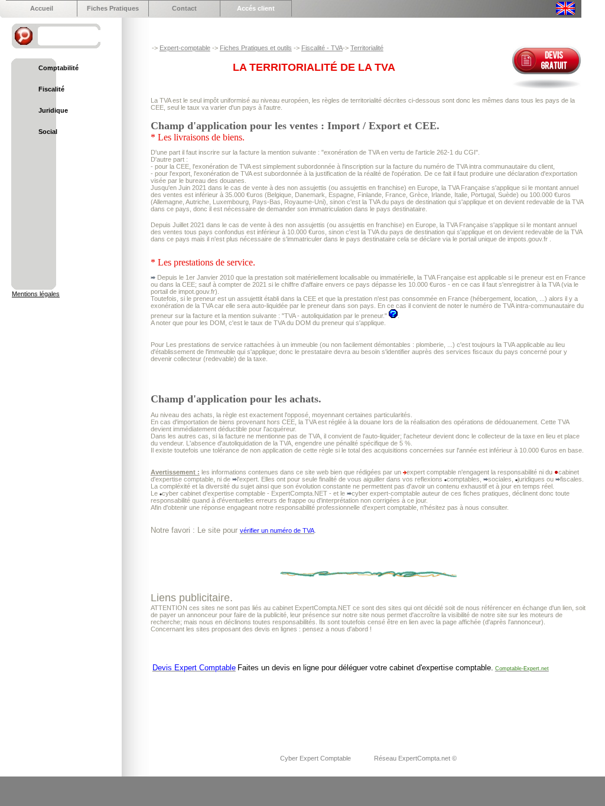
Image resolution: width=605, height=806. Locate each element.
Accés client (256, 8)
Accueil (41, 8)
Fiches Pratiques (113, 8)
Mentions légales (36, 293)
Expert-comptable (185, 47)
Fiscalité (51, 89)
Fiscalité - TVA (322, 47)
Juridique (53, 110)
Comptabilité (58, 67)
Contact (184, 8)
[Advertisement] (366, 705)
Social (47, 131)
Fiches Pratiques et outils (256, 47)
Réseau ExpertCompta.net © (415, 758)
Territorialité (366, 47)
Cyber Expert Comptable (316, 758)
